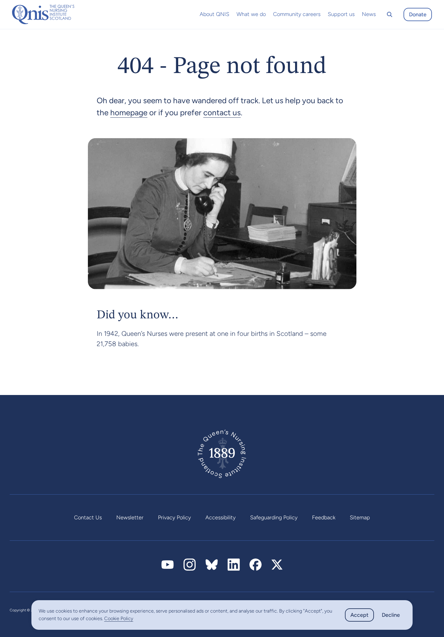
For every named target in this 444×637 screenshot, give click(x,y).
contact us (222, 112)
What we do (251, 14)
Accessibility (220, 517)
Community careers (296, 14)
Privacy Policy (174, 517)
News (369, 14)
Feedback (323, 517)
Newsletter (129, 517)
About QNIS (214, 14)
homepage (128, 112)
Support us (341, 14)
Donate (417, 14)
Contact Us (88, 517)
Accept (359, 615)
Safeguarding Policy (274, 517)
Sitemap (360, 517)
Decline (391, 615)
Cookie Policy (118, 618)
